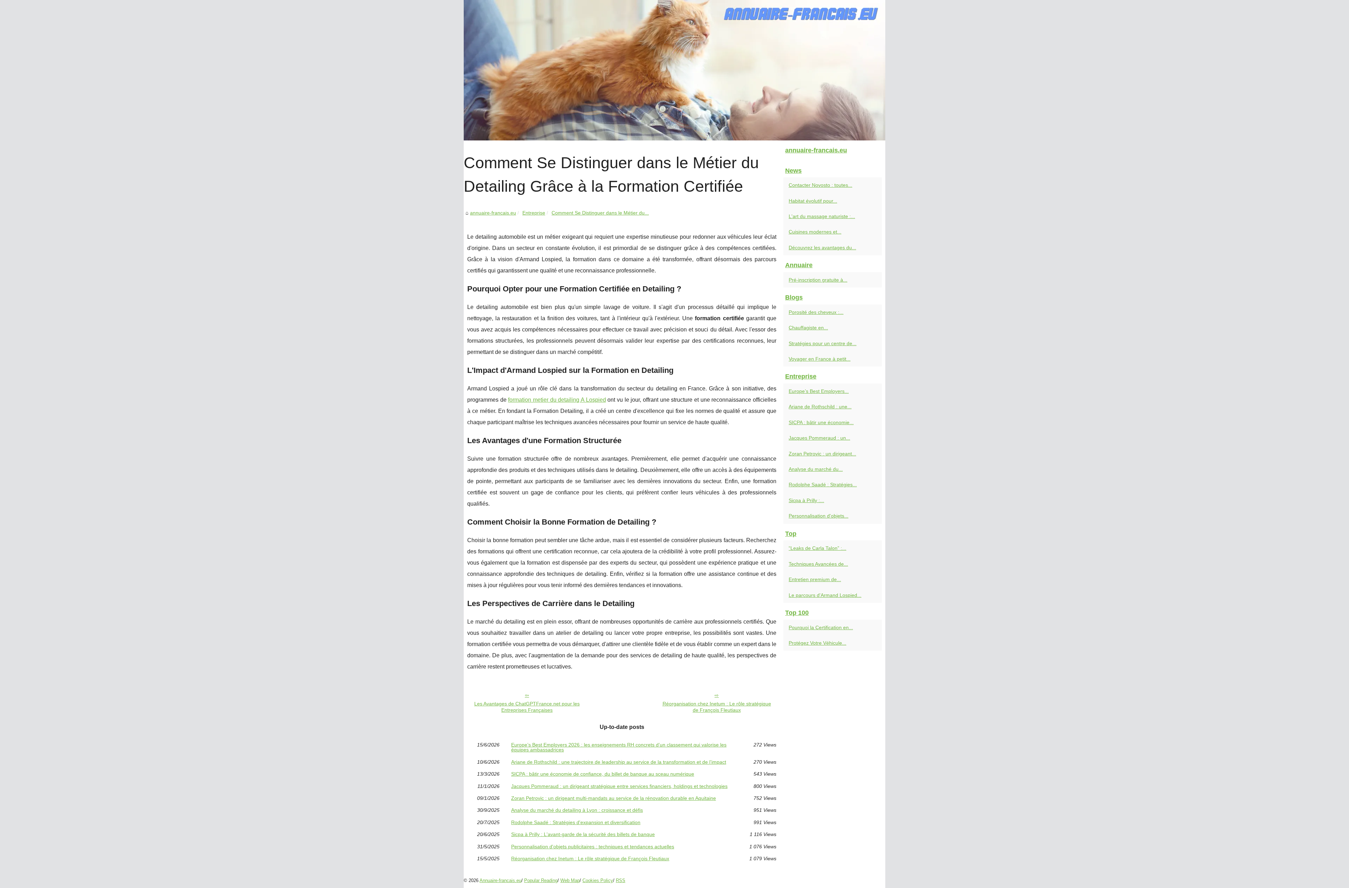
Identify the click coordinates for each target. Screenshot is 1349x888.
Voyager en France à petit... (820, 359)
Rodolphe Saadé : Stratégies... (823, 484)
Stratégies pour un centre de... (822, 343)
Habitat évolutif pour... (813, 201)
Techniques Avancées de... (818, 564)
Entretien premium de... (815, 579)
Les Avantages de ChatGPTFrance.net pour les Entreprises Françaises (527, 707)
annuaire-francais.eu (493, 213)
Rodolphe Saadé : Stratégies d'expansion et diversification (575, 822)
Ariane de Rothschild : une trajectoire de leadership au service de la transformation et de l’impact (618, 761)
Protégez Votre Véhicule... (817, 643)
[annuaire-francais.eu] (674, 70)
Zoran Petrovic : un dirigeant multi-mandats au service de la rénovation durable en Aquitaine (613, 798)
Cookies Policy (597, 880)
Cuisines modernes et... (815, 232)
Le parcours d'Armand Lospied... (825, 595)
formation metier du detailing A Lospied (557, 400)
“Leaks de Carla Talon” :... (817, 548)
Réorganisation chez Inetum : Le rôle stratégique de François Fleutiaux (717, 707)
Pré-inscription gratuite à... (818, 280)
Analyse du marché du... (816, 469)
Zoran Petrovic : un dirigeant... (822, 453)
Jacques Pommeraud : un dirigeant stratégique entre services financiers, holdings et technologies (619, 786)
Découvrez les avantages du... (822, 247)
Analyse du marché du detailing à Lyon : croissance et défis (577, 810)
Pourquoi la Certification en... (821, 627)
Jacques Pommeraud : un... (819, 438)
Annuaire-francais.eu (500, 880)
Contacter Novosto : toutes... (820, 185)
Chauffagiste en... (808, 327)
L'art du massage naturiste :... (822, 216)
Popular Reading (541, 880)
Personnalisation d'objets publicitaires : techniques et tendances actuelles (592, 846)
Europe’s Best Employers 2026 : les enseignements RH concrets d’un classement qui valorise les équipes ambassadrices (618, 747)
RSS (620, 880)
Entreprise (533, 213)
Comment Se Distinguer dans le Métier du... (600, 213)
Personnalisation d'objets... (818, 516)
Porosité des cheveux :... (816, 312)
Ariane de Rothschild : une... (820, 406)
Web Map (570, 880)
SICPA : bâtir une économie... (821, 422)
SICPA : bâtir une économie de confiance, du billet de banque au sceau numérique (602, 773)
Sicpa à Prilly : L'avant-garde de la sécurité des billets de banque (583, 834)
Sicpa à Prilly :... (806, 500)
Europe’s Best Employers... (819, 391)
